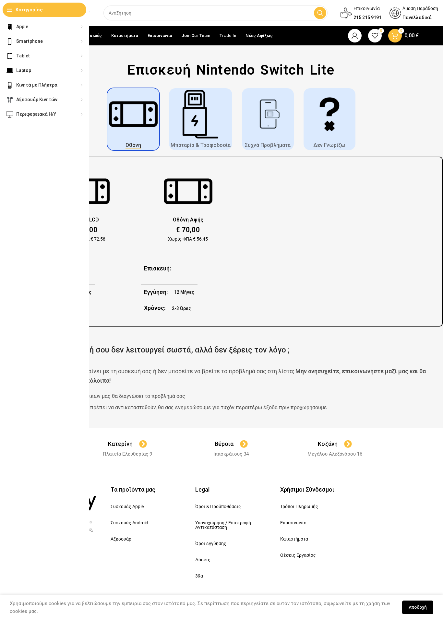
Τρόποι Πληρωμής (299, 506)
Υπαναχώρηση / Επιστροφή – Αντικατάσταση (225, 525)
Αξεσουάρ (121, 539)
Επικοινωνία (293, 522)
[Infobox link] (361, 13)
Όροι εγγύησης (210, 543)
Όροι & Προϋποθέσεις (218, 506)
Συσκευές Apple (127, 506)
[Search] (320, 13)
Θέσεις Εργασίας (298, 555)
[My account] (355, 35)
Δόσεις (202, 559)
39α (199, 575)
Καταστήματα (294, 539)
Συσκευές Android (129, 522)
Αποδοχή (418, 607)
